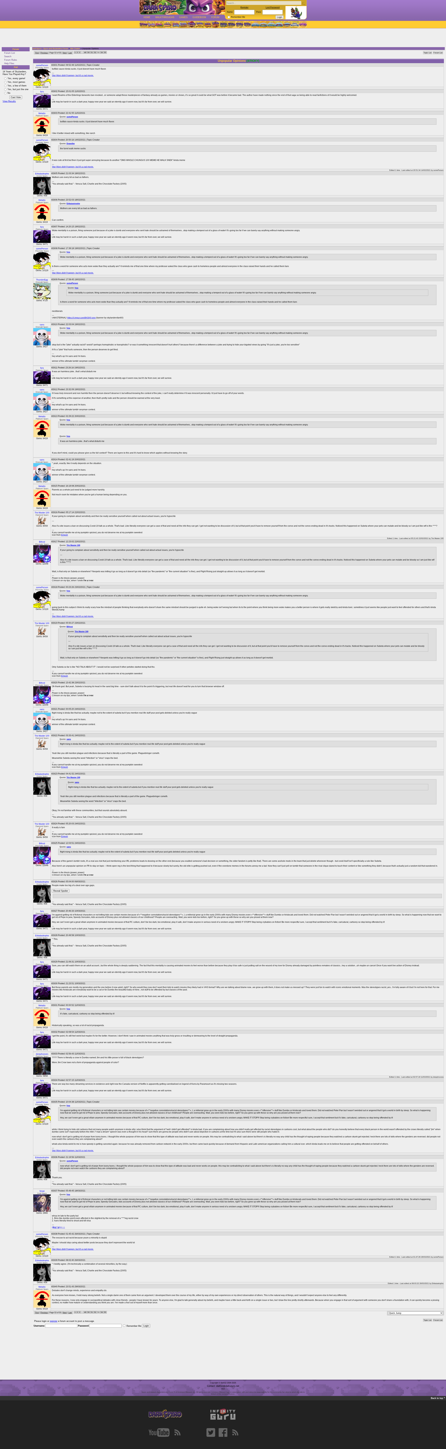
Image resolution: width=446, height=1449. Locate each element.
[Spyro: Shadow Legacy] (224, 24)
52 (95, 52)
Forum (215, 17)
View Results (9, 101)
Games (183, 17)
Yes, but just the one (17, 89)
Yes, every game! (16, 78)
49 (85, 52)
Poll (16, 67)
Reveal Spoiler (60, 891)
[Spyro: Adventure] (199, 24)
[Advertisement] (222, 38)
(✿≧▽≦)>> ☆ (58, 1227)
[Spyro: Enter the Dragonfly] (191, 24)
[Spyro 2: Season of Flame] (183, 24)
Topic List (428, 53)
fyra (42, 91)
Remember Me (238, 17)
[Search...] (303, 3)
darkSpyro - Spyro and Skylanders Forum (50, 48)
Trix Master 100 (42, 512)
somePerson (42, 65)
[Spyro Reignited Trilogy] (143, 24)
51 (92, 52)
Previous (44, 53)
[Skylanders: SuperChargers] (287, 24)
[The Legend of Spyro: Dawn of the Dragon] (248, 24)
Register (244, 7)
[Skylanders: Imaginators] (295, 24)
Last (70, 53)
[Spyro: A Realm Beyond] (303, 24)
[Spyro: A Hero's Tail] (216, 24)
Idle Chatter (75, 48)
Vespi (42, 1191)
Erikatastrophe (42, 174)
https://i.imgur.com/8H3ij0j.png (81, 318)
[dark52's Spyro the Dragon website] (182, 7)
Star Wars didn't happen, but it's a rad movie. (73, 75)
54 (102, 52)
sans (42, 324)
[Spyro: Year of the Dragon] (167, 24)
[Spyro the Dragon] (151, 24)
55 (105, 52)
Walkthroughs (164, 17)
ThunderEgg (42, 280)
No (8, 93)
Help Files (9, 63)
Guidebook (199, 17)
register (53, 1321)
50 (88, 52)
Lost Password (273, 7)
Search (7, 56)
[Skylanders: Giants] (263, 24)
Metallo (42, 113)
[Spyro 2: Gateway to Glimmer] (159, 24)
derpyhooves (42, 1054)
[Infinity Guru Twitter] (210, 1432)
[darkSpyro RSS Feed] (177, 1432)
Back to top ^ (438, 1398)
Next (65, 53)
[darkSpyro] (165, 1414)
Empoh (64, 535)
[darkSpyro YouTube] (159, 1432)
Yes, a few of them (16, 85)
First (37, 53)
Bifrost (42, 542)
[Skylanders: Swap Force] (271, 24)
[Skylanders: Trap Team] (279, 24)
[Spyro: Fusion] (207, 24)
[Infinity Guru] (223, 1414)
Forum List (9, 53)
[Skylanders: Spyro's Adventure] (255, 24)
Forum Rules (10, 60)
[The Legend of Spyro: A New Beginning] (232, 24)
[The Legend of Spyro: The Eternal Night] (240, 24)
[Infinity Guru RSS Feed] (235, 1432)
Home (147, 17)
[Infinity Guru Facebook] (223, 1432)
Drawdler (71, 143)
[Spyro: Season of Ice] (175, 24)
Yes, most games (16, 82)
